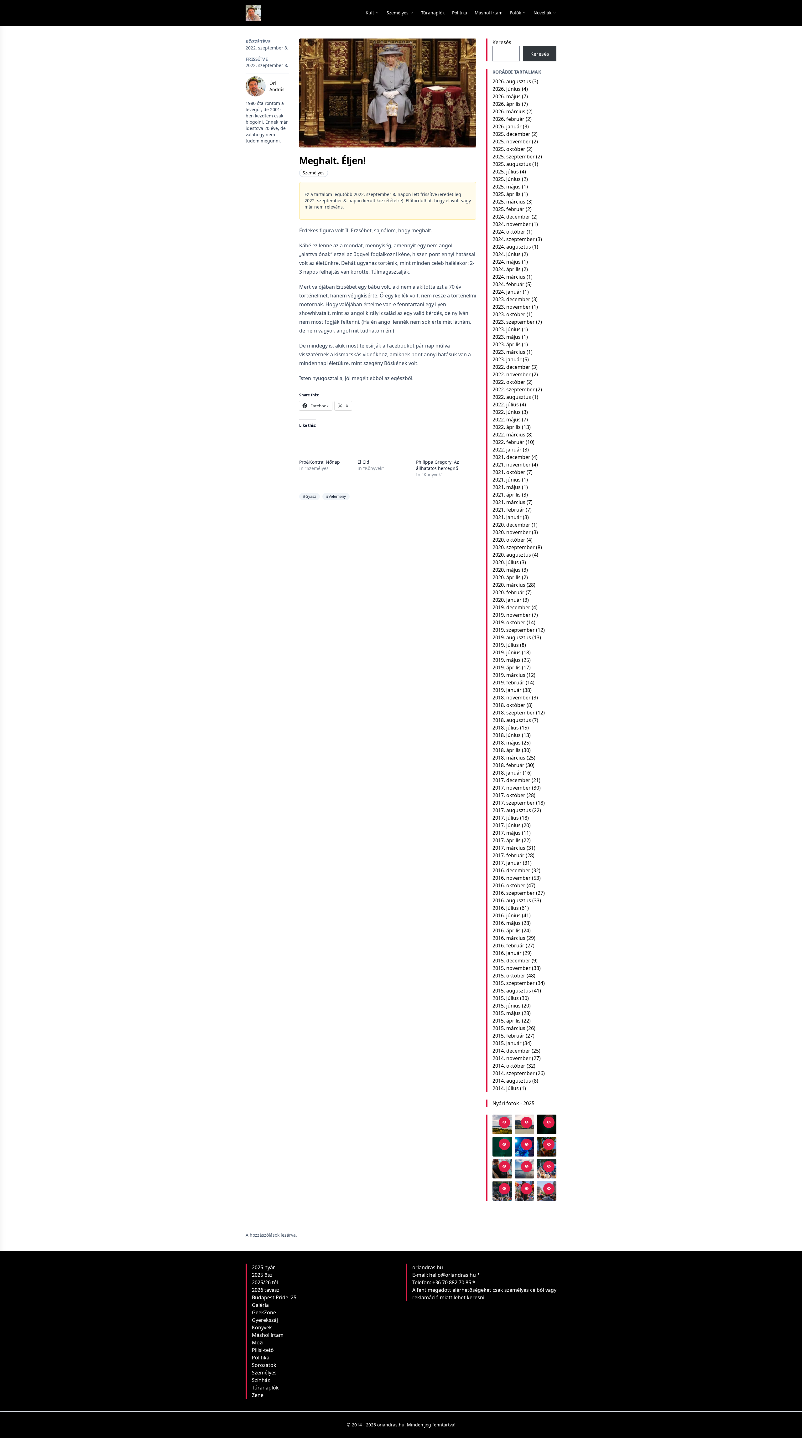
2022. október (508, 382)
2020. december (511, 524)
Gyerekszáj (265, 1320)
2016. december (511, 870)
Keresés (501, 42)
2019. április (506, 667)
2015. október (508, 975)
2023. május (506, 336)
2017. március (508, 847)
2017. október (508, 795)
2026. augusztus (511, 81)
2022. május (506, 419)
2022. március (508, 434)
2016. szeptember (513, 892)
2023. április (506, 344)
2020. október (508, 539)
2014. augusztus (511, 1080)
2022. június (506, 412)
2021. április (506, 494)
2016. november (511, 877)
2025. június (506, 179)
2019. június (506, 652)
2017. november (511, 787)
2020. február (508, 592)
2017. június (506, 825)
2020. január (507, 599)
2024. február (508, 284)
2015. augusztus (511, 990)
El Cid (363, 462)
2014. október (508, 1065)
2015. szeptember (513, 983)
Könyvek (262, 1327)
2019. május (506, 660)
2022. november (511, 374)
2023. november (511, 306)
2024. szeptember (513, 239)
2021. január (507, 517)
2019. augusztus (511, 637)
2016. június (506, 915)
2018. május (506, 742)
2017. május (506, 832)
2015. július (505, 998)
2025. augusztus (511, 164)
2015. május (506, 1013)
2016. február (508, 945)
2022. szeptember (513, 389)
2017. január (507, 862)
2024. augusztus (511, 246)
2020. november (511, 532)
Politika (260, 1357)
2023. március (508, 351)
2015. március (508, 1028)
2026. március (508, 111)
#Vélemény (336, 496)
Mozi (257, 1342)
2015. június (506, 1005)
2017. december (511, 780)
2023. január (507, 359)
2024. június (506, 254)
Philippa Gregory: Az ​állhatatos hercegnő (438, 465)
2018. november (511, 697)
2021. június (506, 479)
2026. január (507, 126)
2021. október (508, 472)
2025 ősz (262, 1274)
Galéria (260, 1304)
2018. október (508, 705)
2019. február (508, 682)
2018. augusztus (511, 720)
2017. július (505, 817)
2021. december (511, 457)
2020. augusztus (511, 554)
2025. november (511, 141)
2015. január (507, 1043)
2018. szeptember (513, 712)
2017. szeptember (513, 802)
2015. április (506, 1020)
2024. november (511, 224)
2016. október (508, 885)
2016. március (508, 938)
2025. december (511, 134)
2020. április (506, 577)
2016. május (506, 923)
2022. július (505, 404)
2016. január (507, 953)
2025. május (506, 186)
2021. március (508, 502)
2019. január (507, 690)
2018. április (506, 750)
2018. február (508, 765)
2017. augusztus (511, 810)
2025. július (505, 171)
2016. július (505, 908)
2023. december (511, 299)
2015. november (511, 968)
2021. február (508, 509)
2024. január (507, 291)
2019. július (505, 645)
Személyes (314, 173)
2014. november (511, 1058)
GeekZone (264, 1312)
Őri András (276, 86)
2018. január (507, 772)
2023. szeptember (513, 321)
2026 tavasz (265, 1289)
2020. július (505, 562)
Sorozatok (264, 1365)
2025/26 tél (265, 1282)
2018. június (506, 735)
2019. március (508, 675)
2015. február (508, 1035)
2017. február (508, 855)
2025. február (508, 209)
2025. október (508, 149)
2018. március (508, 757)
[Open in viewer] (504, 1122)
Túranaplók (265, 1387)
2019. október (508, 622)
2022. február (508, 442)
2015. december (511, 960)
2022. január (507, 449)
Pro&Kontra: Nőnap (319, 462)
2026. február (508, 119)
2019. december (511, 607)
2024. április (506, 269)
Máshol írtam (268, 1335)
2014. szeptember (513, 1073)
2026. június (506, 88)
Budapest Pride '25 (274, 1297)
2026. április (506, 104)
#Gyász (309, 496)
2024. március (508, 276)
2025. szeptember (513, 156)
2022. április (506, 427)
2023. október (508, 314)
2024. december (511, 216)
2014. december (511, 1050)
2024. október (508, 231)
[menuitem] (433, 12)
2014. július (505, 1088)
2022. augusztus (511, 397)
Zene (257, 1395)
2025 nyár (263, 1267)
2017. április (506, 840)
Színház (261, 1380)
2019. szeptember (513, 629)
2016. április (506, 930)
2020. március (508, 584)
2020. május (506, 569)
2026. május (506, 96)
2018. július (505, 727)
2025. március (508, 201)
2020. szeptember (513, 547)
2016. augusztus (511, 900)
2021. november (511, 464)
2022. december (511, 366)
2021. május (506, 487)
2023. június (506, 329)
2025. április (506, 194)
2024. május (506, 261)
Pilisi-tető (263, 1350)
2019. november (511, 614)
